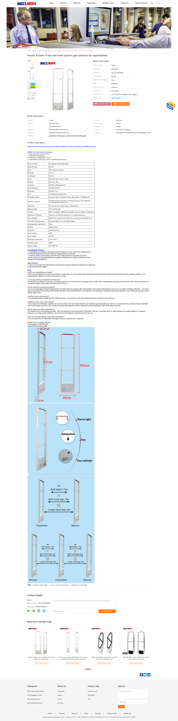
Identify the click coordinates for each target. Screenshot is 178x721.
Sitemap (98, 713)
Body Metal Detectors (33, 699)
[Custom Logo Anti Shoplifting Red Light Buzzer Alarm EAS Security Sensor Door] (41, 641)
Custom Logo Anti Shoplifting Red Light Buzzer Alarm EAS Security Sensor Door (41, 658)
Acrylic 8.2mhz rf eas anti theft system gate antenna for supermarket (72, 51)
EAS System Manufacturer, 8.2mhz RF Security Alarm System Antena (73, 658)
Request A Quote (141, 3)
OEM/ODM (91, 695)
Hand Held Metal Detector (35, 703)
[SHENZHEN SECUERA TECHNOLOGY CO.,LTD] (27, 3)
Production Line (92, 691)
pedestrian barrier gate (39, 585)
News (86, 713)
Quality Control (108, 3)
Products (63, 3)
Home (51, 3)
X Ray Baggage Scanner (34, 695)
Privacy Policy (112, 713)
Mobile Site (127, 713)
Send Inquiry (107, 611)
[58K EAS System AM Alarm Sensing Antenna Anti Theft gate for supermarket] (104, 641)
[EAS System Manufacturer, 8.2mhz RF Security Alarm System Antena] (73, 641)
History (59, 695)
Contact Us (125, 3)
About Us (76, 3)
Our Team (60, 703)
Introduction (60, 691)
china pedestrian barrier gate (51, 717)
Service (59, 699)
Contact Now (122, 104)
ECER (133, 717)
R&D (89, 699)
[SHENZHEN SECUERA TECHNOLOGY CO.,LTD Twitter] (145, 674)
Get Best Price (103, 104)
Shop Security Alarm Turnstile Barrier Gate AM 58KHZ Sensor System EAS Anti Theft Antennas (136, 658)
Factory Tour (91, 3)
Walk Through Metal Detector (36, 691)
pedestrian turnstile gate (79, 585)
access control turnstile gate (59, 585)
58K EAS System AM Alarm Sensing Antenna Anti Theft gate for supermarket (104, 658)
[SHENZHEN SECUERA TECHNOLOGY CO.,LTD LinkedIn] (148, 674)
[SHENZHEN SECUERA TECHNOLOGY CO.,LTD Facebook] (141, 674)
